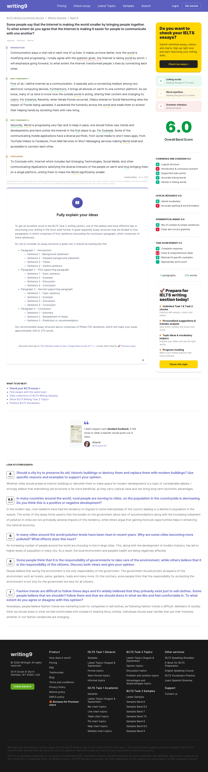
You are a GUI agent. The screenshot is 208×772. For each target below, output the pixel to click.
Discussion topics (136, 670)
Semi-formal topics (99, 675)
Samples (128, 5)
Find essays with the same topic (28, 391)
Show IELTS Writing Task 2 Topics (29, 399)
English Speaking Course (179, 670)
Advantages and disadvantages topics (138, 682)
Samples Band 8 (135, 721)
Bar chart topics (97, 706)
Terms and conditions (61, 682)
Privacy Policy (57, 687)
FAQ (51, 667)
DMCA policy (56, 696)
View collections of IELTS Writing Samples (34, 395)
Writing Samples (57, 17)
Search (146, 5)
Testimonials (56, 672)
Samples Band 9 (135, 731)
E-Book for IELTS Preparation (175, 664)
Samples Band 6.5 (136, 706)
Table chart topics (98, 716)
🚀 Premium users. (127, 346)
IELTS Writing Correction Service (25, 17)
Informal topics (96, 680)
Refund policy (57, 691)
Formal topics (95, 670)
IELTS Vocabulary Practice (180, 675)
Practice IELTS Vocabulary (25, 402)
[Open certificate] (76, 434)
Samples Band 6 (135, 701)
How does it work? (60, 657)
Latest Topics (107, 5)
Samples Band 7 (135, 711)
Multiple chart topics (100, 731)
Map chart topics (98, 726)
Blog (51, 677)
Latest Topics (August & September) (101, 664)
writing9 (17, 6)
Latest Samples (135, 696)
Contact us (171, 693)
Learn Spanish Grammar (178, 680)
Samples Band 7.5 (136, 716)
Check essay (82, 5)
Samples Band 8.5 (136, 726)
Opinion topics (134, 665)
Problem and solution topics (142, 675)
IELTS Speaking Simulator (179, 657)
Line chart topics (97, 711)
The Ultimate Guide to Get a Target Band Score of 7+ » (67, 346)
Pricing (61, 5)
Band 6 (74, 17)
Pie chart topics (97, 721)
